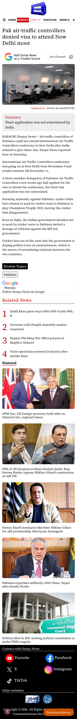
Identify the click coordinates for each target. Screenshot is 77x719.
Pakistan (50, 19)
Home (12, 19)
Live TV (35, 19)
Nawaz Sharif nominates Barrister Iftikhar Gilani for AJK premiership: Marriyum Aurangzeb (36, 529)
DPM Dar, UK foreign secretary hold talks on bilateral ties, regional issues (33, 415)
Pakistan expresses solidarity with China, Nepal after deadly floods (36, 584)
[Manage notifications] (7, 712)
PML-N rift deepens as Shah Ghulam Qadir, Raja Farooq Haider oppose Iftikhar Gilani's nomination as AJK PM (38, 472)
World (65, 19)
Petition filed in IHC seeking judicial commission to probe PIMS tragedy (38, 640)
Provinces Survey (59, 712)
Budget (22, 19)
